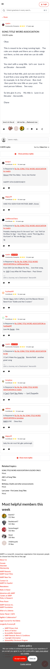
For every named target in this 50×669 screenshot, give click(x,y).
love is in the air (8, 122)
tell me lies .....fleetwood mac (27, 122)
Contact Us (4, 581)
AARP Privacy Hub (11, 628)
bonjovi (8, 162)
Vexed (10, 535)
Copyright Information (13, 638)
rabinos (8, 408)
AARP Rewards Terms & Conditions (17, 635)
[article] (25, 175)
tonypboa (8, 380)
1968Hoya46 (13, 542)
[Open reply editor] (25, 139)
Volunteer (3, 566)
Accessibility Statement (13, 633)
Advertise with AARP (7, 593)
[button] (2, 5)
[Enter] (4, 10)
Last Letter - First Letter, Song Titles (14, 491)
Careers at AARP (6, 596)
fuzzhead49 (9, 291)
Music (5, 17)
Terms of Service (10, 631)
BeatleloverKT (13, 521)
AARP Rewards (5, 571)
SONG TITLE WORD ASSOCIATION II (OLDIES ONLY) (21, 470)
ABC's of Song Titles (9, 477)
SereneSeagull (13, 528)
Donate (2, 563)
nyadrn (7, 23)
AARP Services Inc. (6, 605)
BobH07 (11, 515)
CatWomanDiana (11, 219)
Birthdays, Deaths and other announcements (17, 484)
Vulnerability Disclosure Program (16, 640)
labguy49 (8, 197)
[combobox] (25, 10)
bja (6, 316)
